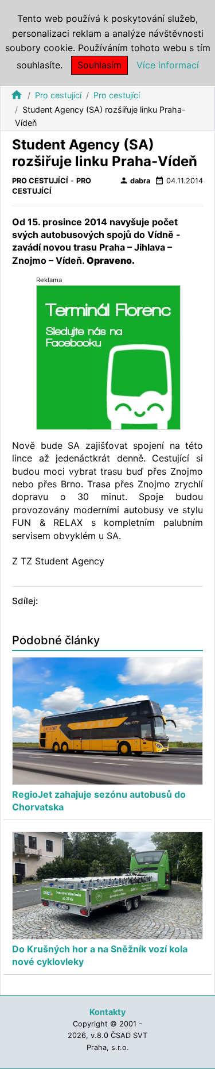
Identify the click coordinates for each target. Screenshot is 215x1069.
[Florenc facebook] (108, 356)
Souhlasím (99, 65)
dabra (134, 180)
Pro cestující (58, 95)
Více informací (167, 65)
